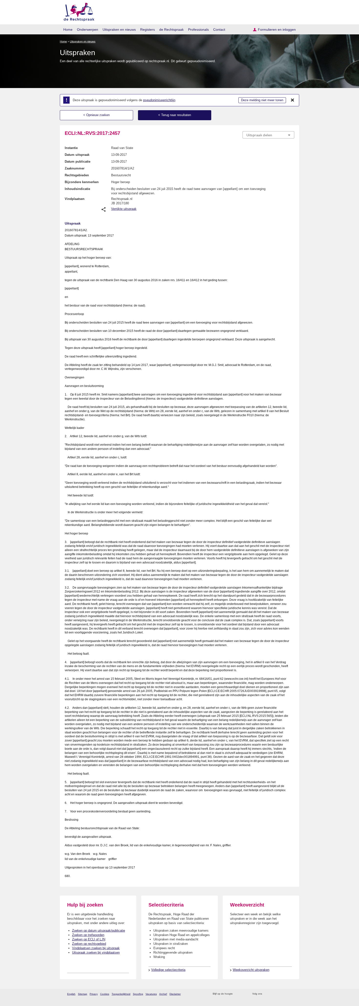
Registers (147, 29)
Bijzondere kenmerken (82, 182)
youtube (291, 993)
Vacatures (151, 994)
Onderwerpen (87, 29)
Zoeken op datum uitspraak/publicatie (98, 930)
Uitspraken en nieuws (119, 29)
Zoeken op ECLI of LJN (88, 939)
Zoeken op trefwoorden (88, 935)
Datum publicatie (77, 161)
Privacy (94, 994)
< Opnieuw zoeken (96, 115)
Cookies (104, 994)
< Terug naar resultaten (174, 115)
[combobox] (268, 135)
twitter (266, 993)
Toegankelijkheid (121, 994)
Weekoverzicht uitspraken (251, 970)
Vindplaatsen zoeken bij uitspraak (96, 948)
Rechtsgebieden (77, 175)
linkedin (285, 993)
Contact (219, 29)
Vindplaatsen (74, 199)
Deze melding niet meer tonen (262, 100)
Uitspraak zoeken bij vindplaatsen (96, 952)
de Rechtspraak (171, 29)
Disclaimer (175, 994)
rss (237, 993)
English (71, 994)
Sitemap (82, 994)
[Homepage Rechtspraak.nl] (77, 11)
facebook (272, 993)
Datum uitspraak (77, 155)
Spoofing (138, 994)
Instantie (71, 148)
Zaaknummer (74, 168)
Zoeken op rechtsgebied (89, 944)
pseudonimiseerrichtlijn (159, 100)
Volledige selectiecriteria (168, 970)
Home (68, 29)
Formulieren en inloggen (277, 29)
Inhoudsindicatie (77, 189)
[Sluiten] (292, 100)
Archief (163, 994)
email (243, 993)
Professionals (198, 29)
